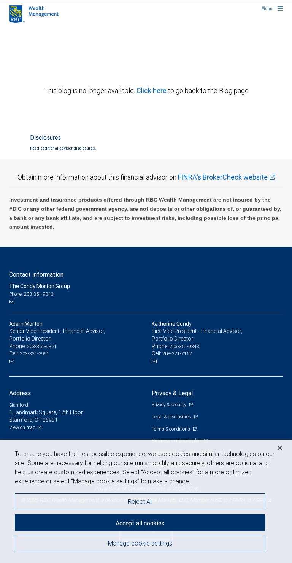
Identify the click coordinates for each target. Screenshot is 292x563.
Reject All (140, 501)
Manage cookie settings (140, 543)
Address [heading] (20, 393)
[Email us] (12, 301)
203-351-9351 (42, 346)
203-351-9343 (184, 346)
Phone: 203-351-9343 (31, 294)
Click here (152, 90)
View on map (22, 427)
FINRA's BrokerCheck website (223, 177)
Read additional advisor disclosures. (63, 148)
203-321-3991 (34, 353)
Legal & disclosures (172, 416)
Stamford (18, 405)
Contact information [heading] (36, 274)
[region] (146, 501)
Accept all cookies (140, 523)
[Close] (279, 448)
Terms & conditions (171, 429)
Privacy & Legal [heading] (172, 393)
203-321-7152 (177, 353)
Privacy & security (169, 404)
